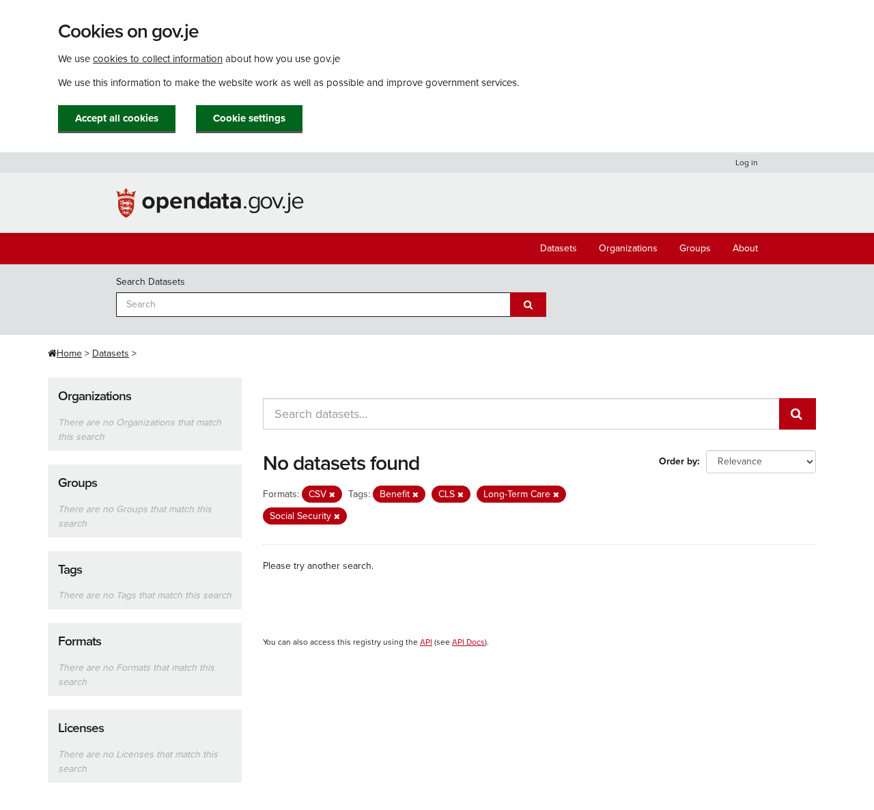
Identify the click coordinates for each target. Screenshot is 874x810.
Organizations (628, 248)
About (745, 248)
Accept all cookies (116, 118)
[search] (797, 414)
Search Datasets (150, 282)
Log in (746, 162)
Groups (695, 248)
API (426, 642)
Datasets (558, 248)
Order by (678, 461)
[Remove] (332, 494)
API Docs (468, 642)
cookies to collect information (158, 59)
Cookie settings (249, 118)
